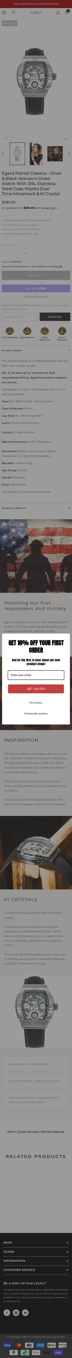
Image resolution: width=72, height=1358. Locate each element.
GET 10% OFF (36, 688)
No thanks (36, 702)
